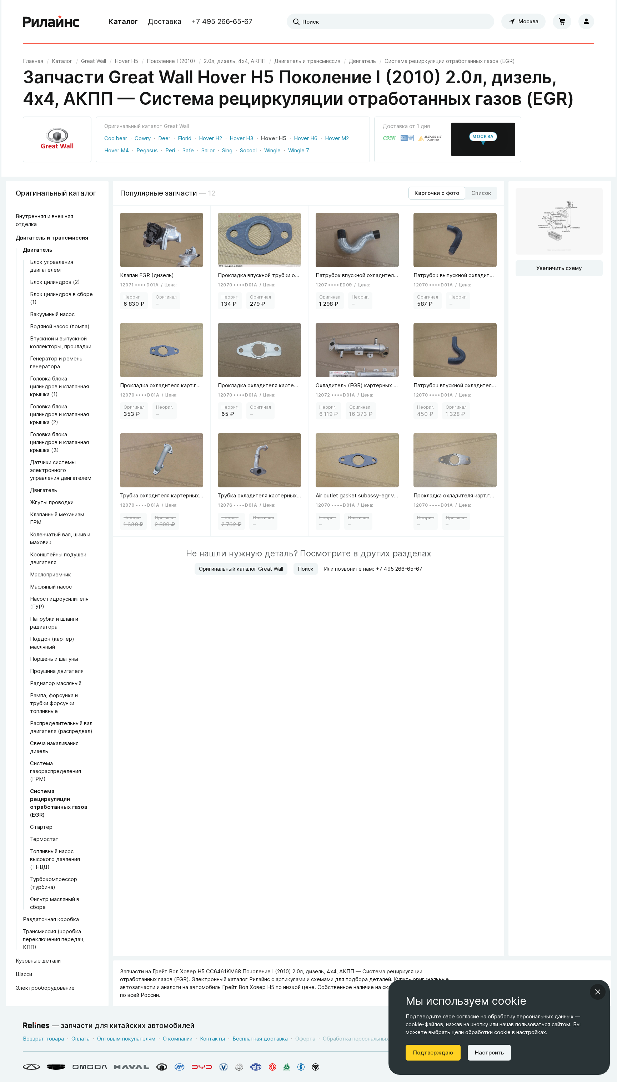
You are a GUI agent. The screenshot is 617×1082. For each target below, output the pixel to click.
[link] (93, 61)
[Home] (51, 21)
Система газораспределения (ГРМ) (55, 771)
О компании (177, 1038)
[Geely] (56, 1067)
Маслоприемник (50, 574)
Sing (227, 150)
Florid (184, 138)
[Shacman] (301, 1067)
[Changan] (223, 1067)
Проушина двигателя (57, 671)
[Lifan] (180, 1067)
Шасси (24, 974)
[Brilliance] (239, 1067)
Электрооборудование (45, 987)
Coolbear (115, 138)
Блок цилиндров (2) (55, 282)
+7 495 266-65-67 (221, 21)
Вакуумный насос (52, 314)
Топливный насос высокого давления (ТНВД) (55, 859)
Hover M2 (337, 138)
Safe (188, 150)
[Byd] (202, 1067)
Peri (170, 150)
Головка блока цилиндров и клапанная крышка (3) (59, 442)
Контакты (212, 1038)
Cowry (143, 138)
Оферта (305, 1038)
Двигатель (37, 249)
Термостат (44, 839)
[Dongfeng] (272, 1067)
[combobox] (390, 21)
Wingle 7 (298, 150)
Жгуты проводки (52, 502)
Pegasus (147, 150)
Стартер (41, 826)
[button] (483, 139)
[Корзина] (562, 21)
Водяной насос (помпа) (60, 326)
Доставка (164, 21)
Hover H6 (305, 138)
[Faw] (256, 1067)
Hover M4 (116, 150)
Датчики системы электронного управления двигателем (60, 470)
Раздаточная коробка (51, 919)
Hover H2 (210, 138)
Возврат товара (43, 1038)
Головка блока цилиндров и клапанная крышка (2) (59, 414)
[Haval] (131, 1067)
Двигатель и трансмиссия (52, 237)
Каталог (123, 21)
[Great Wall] (161, 1067)
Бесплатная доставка (260, 1038)
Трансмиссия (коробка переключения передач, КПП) (54, 939)
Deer (164, 138)
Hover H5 (273, 138)
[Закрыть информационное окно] (598, 992)
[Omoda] (89, 1067)
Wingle (272, 150)
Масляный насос (51, 586)
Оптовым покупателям (126, 1038)
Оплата (80, 1038)
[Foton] (315, 1067)
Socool (248, 150)
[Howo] (286, 1067)
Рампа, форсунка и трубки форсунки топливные (54, 703)
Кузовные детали (38, 960)
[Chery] (31, 1067)
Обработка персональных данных (366, 1038)
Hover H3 (242, 138)
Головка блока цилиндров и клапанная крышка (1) (59, 386)
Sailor (208, 150)
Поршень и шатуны (54, 658)
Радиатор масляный (55, 683)
